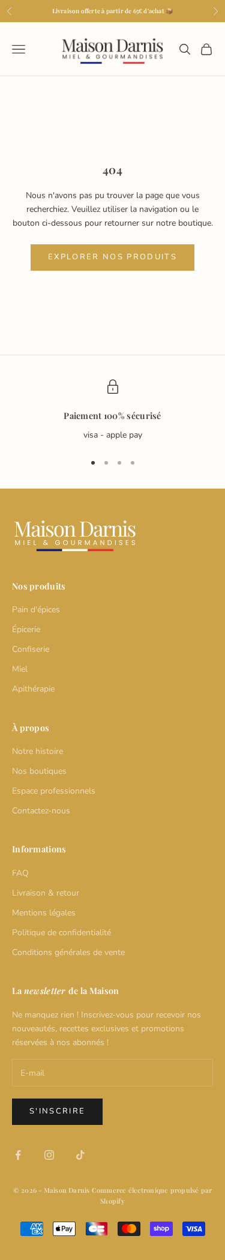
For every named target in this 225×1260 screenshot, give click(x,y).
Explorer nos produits (112, 257)
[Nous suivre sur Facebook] (18, 1155)
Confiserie (30, 649)
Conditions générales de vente (68, 952)
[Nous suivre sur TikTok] (80, 1155)
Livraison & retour (45, 893)
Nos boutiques (39, 771)
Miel (20, 669)
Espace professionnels (53, 791)
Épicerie (26, 629)
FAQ (20, 873)
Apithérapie (33, 689)
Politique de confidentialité (61, 932)
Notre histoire (37, 751)
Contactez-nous (41, 810)
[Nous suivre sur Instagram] (49, 1155)
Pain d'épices (36, 609)
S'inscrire (57, 1111)
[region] (112, 410)
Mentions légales (44, 912)
